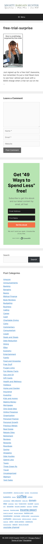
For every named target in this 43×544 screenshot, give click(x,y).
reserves (5, 521)
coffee (22, 496)
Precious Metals (10, 426)
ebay (5, 504)
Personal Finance (11, 419)
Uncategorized (9, 473)
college (30, 497)
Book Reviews (9, 300)
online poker (25, 516)
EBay (5, 347)
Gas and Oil (8, 375)
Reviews (7, 439)
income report (28, 509)
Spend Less (8, 460)
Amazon (7, 279)
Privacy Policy (34, 538)
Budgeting (7, 303)
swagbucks (29, 521)
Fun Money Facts (10, 371)
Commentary (9, 327)
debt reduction (16, 501)
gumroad (29, 506)
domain (32, 500)
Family (6, 358)
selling (11, 521)
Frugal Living (9, 368)
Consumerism (9, 330)
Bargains (7, 290)
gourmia (36, 504)
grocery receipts (20, 506)
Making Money (9, 402)
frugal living (22, 504)
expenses (11, 504)
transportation (7, 524)
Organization (9, 415)
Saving (6, 449)
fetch (16, 504)
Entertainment (9, 354)
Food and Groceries (12, 361)
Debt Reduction (10, 341)
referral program (26, 519)
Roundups (7, 446)
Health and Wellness (12, 381)
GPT (4, 506)
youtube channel (11, 527)
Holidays (7, 385)
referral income (17, 519)
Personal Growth (10, 422)
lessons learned (18, 513)
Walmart (7, 477)
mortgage (17, 516)
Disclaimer (27, 540)
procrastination (35, 516)
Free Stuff (7, 364)
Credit (6, 334)
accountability (8, 492)
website (15, 524)
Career (6, 313)
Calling (6, 310)
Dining (6, 344)
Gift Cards (7, 378)
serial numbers (19, 521)
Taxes (6, 463)
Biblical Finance (10, 296)
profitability (7, 519)
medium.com (28, 513)
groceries (10, 506)
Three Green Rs (10, 466)
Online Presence (10, 412)
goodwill (30, 504)
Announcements (10, 283)
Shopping (7, 453)
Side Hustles (9, 456)
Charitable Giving (11, 320)
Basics (6, 293)
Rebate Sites (9, 432)
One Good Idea (10, 409)
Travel (6, 470)
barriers (27, 492)
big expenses (34, 492)
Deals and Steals (10, 337)
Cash (5, 317)
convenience (6, 501)
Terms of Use (16, 540)
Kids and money (10, 398)
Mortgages (8, 405)
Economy (7, 351)
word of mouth (24, 524)
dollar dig (25, 501)
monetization (8, 516)
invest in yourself (8, 513)
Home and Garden (11, 388)
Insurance (7, 392)
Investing (7, 395)
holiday (35, 506)
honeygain (6, 510)
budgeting (7, 497)
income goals (14, 510)
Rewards (7, 443)
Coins (5, 324)
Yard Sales (8, 480)
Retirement (8, 436)
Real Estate (8, 429)
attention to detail (19, 492)
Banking (6, 286)
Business (7, 307)
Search (6, 255)
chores (14, 497)
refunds (34, 519)
